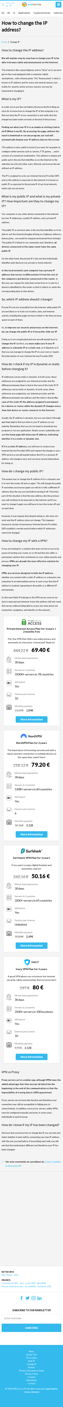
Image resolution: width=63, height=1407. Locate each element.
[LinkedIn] (39, 1299)
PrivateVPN (30, 1286)
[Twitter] (28, 1299)
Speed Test (31, 1354)
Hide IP (31, 1361)
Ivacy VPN (30, 1283)
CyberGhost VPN (10, 1283)
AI (14, 12)
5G (3, 12)
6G (8, 12)
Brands (6, 1280)
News (31, 1351)
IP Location (31, 1358)
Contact (31, 1383)
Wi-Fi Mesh (7, 1275)
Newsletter (31, 1380)
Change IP (31, 1364)
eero (22, 1283)
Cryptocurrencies (41, 12)
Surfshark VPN (44, 1286)
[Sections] (58, 5)
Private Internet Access (12, 1286)
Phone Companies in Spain (31, 1370)
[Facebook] (22, 1299)
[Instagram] (34, 1299)
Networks (8, 1272)
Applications (24, 12)
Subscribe (31, 1327)
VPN (16, 1275)
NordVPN (41, 1283)
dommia (35, 1392)
